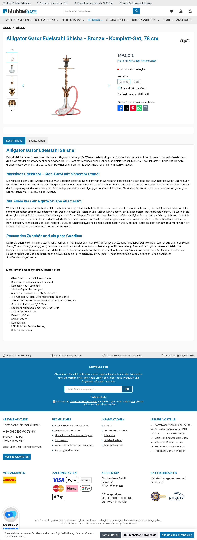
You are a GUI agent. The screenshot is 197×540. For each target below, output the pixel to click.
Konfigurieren (110, 534)
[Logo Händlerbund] (177, 496)
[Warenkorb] (190, 11)
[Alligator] (185, 40)
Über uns (109, 435)
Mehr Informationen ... (15, 536)
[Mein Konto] (181, 11)
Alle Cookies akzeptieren (177, 534)
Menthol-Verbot (113, 445)
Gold (137, 82)
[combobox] (98, 11)
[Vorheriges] (23, 85)
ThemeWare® (129, 523)
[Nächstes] (109, 85)
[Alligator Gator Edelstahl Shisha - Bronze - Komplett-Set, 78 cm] (66, 85)
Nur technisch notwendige (140, 534)
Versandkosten (89, 520)
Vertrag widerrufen (17, 456)
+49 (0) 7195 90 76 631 (19, 431)
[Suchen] (136, 11)
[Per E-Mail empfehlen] (145, 107)
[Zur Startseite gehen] (20, 11)
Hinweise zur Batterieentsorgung (74, 435)
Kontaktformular (32, 446)
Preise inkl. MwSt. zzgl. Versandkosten (136, 60)
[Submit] (127, 389)
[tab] (14, 140)
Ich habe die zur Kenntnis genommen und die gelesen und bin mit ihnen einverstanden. (100, 403)
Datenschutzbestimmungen (83, 401)
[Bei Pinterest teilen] (132, 107)
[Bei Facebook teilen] (120, 107)
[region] (58, 85)
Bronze (125, 82)
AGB (133, 401)
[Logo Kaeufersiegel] (158, 496)
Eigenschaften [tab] (36, 140)
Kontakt (108, 425)
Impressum (61, 440)
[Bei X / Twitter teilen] (126, 107)
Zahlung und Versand (67, 450)
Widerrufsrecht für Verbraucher (74, 445)
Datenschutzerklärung (68, 430)
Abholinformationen (116, 430)
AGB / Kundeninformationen (71, 425)
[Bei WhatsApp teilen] (139, 107)
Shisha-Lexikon (113, 440)
